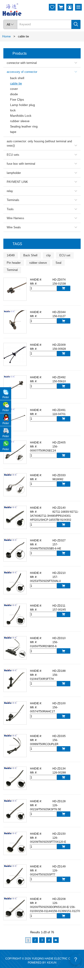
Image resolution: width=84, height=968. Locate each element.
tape (13, 132)
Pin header (14, 262)
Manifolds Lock (20, 115)
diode (14, 94)
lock (13, 110)
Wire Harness (42, 218)
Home (6, 36)
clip (48, 255)
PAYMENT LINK (42, 182)
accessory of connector (42, 71)
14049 (11, 255)
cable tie (16, 83)
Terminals (42, 200)
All (10, 24)
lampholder (42, 173)
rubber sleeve (20, 121)
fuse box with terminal (42, 163)
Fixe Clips (17, 99)
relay (42, 191)
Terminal (12, 270)
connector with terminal (42, 63)
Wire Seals (42, 227)
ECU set (64, 255)
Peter (5, 397)
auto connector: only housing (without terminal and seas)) (42, 143)
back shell (17, 78)
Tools (42, 209)
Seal (58, 262)
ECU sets (42, 154)
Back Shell (30, 255)
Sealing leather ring (24, 126)
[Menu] (78, 7)
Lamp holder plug (22, 105)
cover (14, 89)
